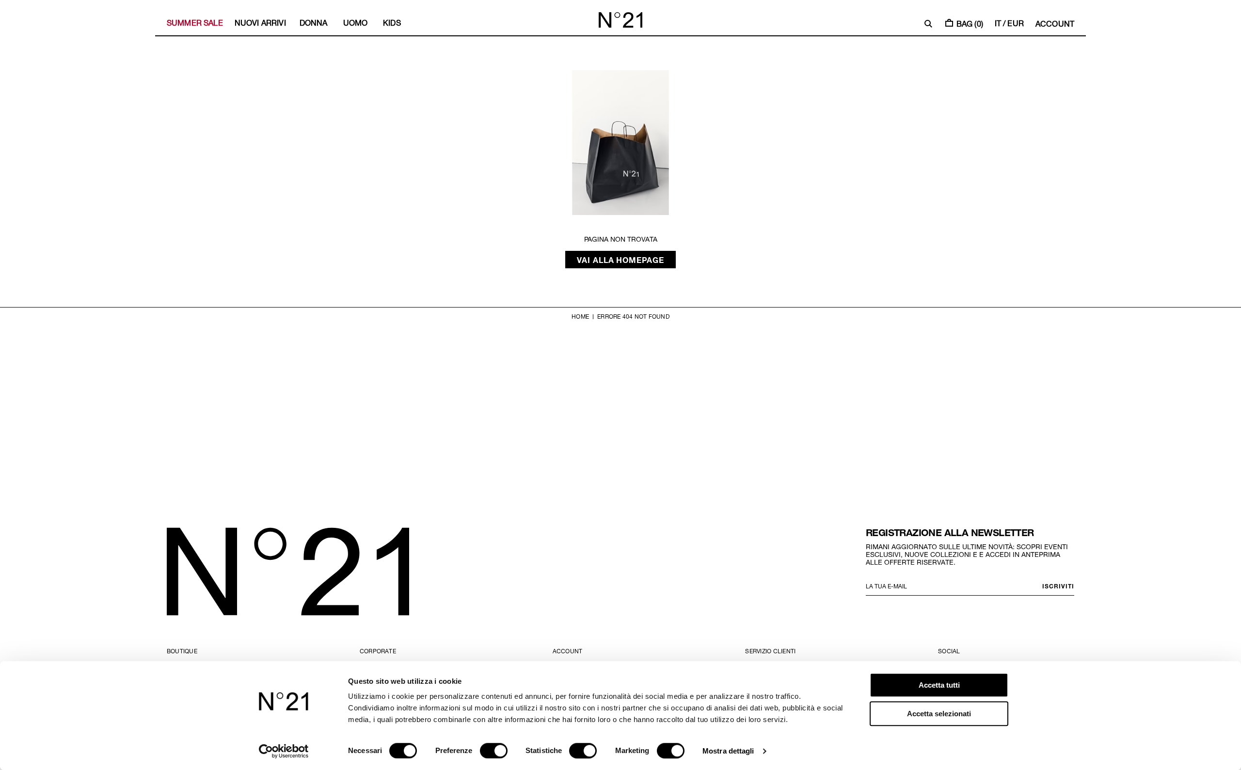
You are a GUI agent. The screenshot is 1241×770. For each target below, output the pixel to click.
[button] (928, 24)
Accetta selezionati (939, 713)
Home (580, 316)
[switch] (494, 750)
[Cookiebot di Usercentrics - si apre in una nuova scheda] (283, 751)
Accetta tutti (939, 685)
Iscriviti (1058, 586)
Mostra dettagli (728, 751)
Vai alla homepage (621, 259)
